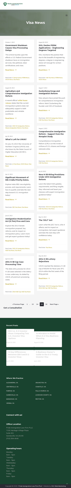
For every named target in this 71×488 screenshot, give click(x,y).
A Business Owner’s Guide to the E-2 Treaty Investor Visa (47, 354)
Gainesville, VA (12, 395)
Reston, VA (40, 399)
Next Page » (54, 304)
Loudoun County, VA (43, 395)
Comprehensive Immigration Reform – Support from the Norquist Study (52, 134)
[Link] (67, 484)
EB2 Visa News (16, 207)
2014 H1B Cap (43, 288)
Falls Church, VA (42, 391)
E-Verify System (17, 77)
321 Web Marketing (58, 486)
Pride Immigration (19, 4)
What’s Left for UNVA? (16, 139)
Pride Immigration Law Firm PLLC (30, 486)
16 (45, 304)
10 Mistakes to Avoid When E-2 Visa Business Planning (47, 335)
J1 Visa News (16, 164)
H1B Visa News (50, 77)
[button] (66, 16)
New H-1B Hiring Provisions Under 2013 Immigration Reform (51, 177)
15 (41, 304)
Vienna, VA (10, 403)
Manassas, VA (11, 399)
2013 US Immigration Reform (20, 126)
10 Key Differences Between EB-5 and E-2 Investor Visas (18, 354)
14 (36, 304)
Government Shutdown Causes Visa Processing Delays (16, 47)
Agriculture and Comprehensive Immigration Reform (18, 93)
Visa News (16, 79)
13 (32, 304)
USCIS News (9, 79)
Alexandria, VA (12, 383)
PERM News (25, 77)
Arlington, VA (41, 383)
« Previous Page (17, 304)
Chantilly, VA (41, 387)
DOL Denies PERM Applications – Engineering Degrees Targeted (51, 47)
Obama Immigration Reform (13, 128)
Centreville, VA (12, 387)
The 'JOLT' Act (45, 220)
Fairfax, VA (10, 391)
